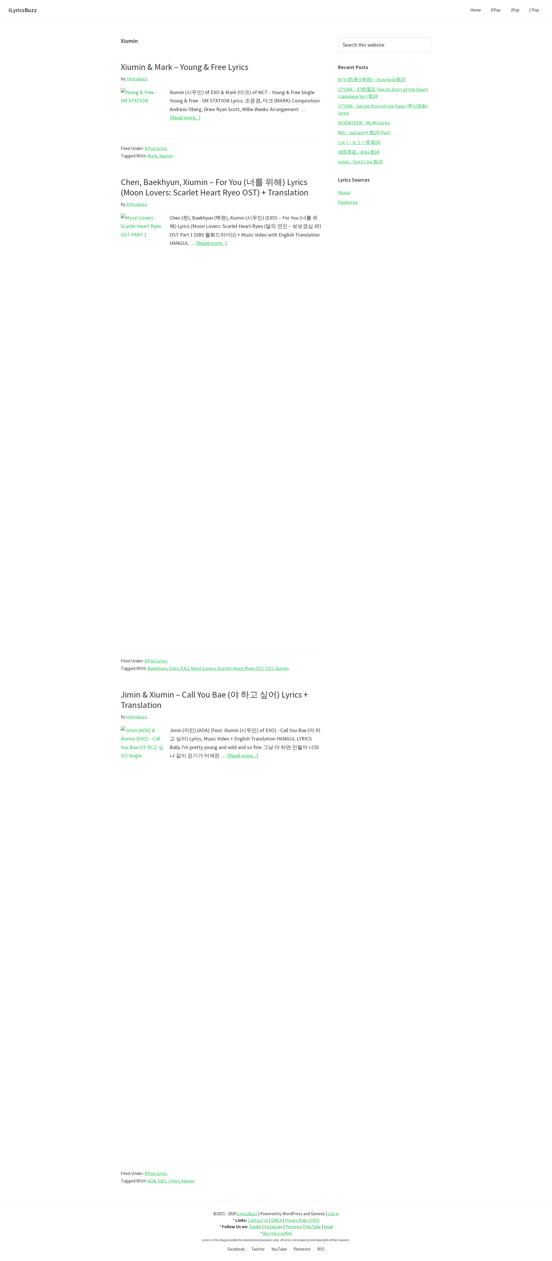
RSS (315, 1220)
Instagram (273, 1226)
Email (328, 1226)
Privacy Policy (297, 1220)
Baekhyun (157, 668)
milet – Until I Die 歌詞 (360, 162)
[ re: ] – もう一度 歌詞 (359, 142)
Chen (174, 668)
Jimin (173, 1181)
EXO (185, 668)
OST (269, 668)
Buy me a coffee (277, 1233)
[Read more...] (185, 118)
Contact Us (258, 1220)
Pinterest (293, 1226)
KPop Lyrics (156, 148)
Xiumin (166, 156)
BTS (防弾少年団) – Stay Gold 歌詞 (372, 79)
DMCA (276, 1220)
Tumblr (255, 1226)
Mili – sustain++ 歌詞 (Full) (364, 132)
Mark (152, 156)
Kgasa (344, 192)
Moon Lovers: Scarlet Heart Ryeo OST (227, 668)
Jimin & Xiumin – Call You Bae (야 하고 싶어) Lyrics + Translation (214, 699)
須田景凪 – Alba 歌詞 (358, 152)
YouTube (313, 1226)
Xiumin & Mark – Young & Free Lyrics (184, 66)
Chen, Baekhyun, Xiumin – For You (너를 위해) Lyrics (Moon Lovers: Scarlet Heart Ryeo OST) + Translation (214, 187)
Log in (333, 1213)
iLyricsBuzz (23, 10)
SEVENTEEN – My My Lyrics (364, 122)
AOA (151, 1181)
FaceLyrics (348, 202)
